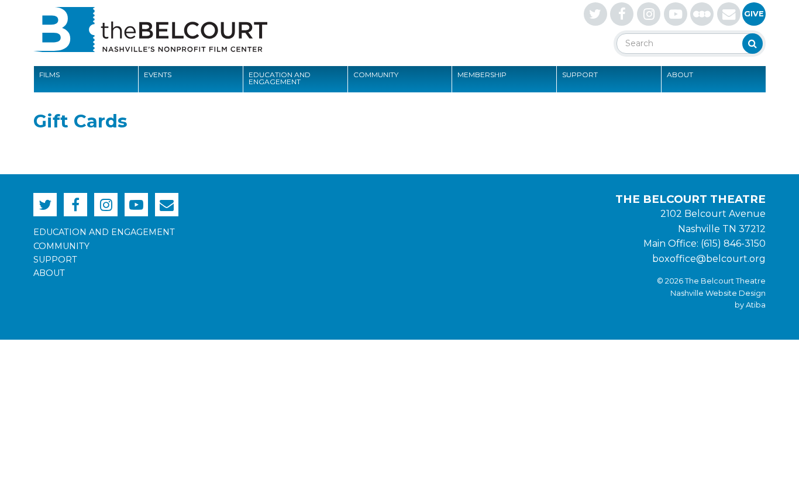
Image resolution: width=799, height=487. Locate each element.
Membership (482, 74)
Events (157, 74)
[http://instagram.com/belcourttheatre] (648, 14)
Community (375, 74)
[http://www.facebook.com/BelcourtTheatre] (621, 14)
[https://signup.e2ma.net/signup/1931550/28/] (729, 14)
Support (580, 74)
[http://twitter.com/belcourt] (595, 14)
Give (754, 13)
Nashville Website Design (718, 293)
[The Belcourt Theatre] (150, 29)
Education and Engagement (280, 78)
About (680, 74)
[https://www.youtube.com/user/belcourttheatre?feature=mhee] (675, 14)
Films (49, 74)
